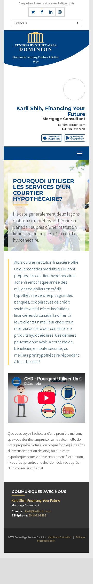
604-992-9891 (76, 129)
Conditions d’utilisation (59, 537)
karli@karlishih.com (71, 125)
